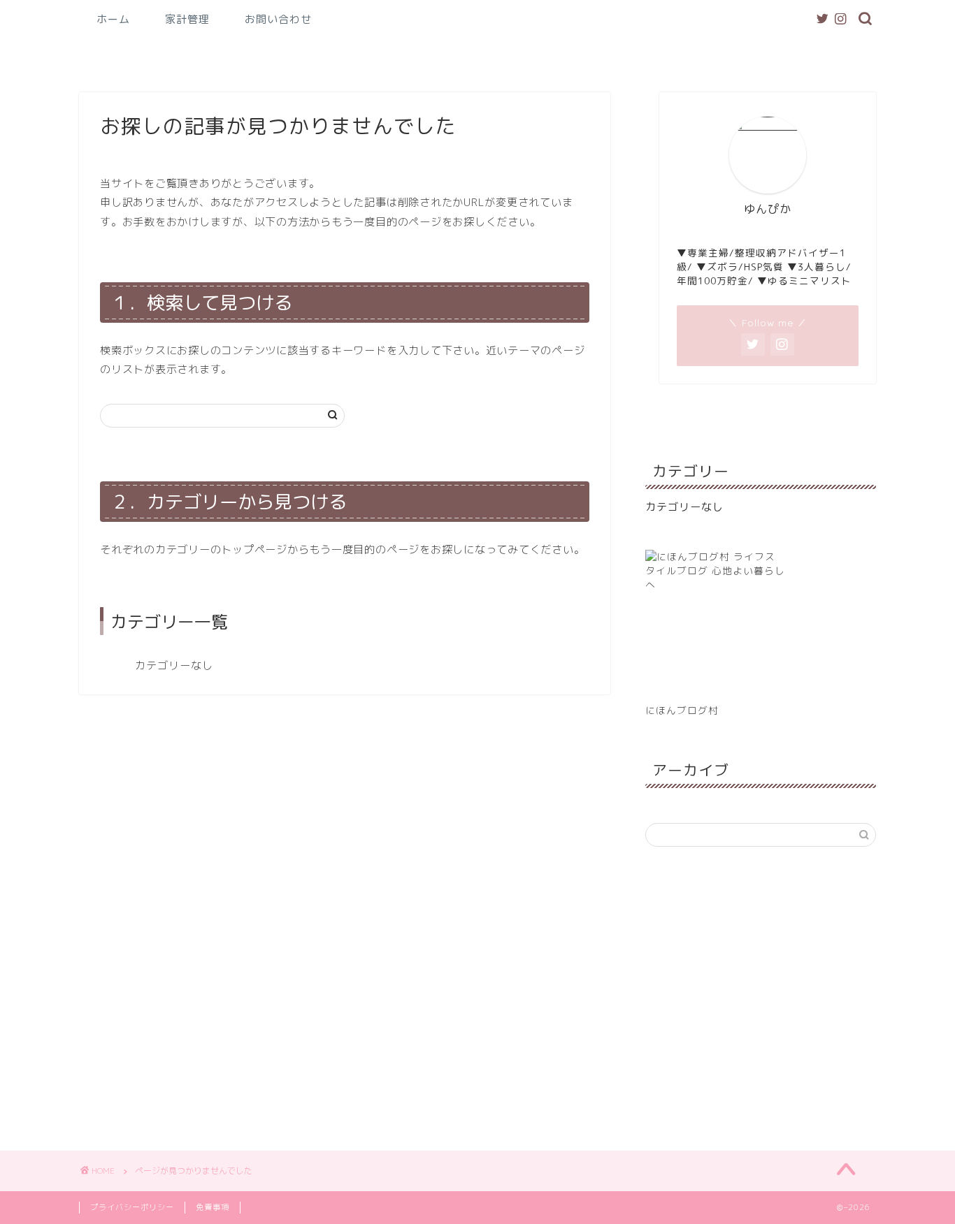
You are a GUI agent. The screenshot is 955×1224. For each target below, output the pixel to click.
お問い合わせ (278, 19)
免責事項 (212, 1207)
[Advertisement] (760, 997)
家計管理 (187, 19)
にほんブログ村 (682, 710)
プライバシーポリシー (132, 1207)
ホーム (113, 19)
